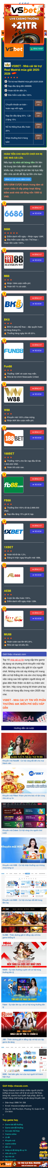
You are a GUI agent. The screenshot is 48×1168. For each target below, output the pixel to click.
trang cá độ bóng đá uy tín (16, 1150)
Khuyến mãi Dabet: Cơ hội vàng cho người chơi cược (22, 831)
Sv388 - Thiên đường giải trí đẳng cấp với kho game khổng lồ (21, 936)
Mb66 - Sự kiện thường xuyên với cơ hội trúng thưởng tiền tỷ (22, 970)
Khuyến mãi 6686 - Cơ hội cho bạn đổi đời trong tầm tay (22, 901)
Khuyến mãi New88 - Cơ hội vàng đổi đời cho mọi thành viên (23, 761)
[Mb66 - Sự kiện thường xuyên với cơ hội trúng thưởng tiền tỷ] (24, 966)
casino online (10, 1143)
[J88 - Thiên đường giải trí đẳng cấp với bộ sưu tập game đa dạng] (24, 1036)
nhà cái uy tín (17, 659)
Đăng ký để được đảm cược (17, 179)
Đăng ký (38, 103)
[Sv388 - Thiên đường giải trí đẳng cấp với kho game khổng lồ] (24, 931)
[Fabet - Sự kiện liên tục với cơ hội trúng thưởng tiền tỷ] (24, 1001)
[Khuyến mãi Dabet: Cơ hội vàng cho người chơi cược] (24, 827)
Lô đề (7, 1137)
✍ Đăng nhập (37, 48)
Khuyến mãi (10, 1140)
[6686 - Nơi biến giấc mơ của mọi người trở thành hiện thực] (24, 1071)
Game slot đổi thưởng (14, 1127)
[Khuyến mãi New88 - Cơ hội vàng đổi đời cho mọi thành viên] (24, 757)
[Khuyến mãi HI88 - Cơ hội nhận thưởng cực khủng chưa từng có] (24, 862)
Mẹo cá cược (10, 1159)
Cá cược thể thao (12, 1130)
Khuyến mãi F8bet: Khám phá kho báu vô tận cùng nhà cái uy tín (24, 796)
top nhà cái (9, 1156)
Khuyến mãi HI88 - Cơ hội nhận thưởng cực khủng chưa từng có (24, 866)
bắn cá (8, 1146)
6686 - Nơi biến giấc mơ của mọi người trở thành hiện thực (23, 1075)
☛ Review (37, 213)
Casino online (10, 1134)
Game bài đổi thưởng (14, 1124)
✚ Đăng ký (37, 207)
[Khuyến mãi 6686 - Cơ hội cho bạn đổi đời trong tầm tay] (24, 896)
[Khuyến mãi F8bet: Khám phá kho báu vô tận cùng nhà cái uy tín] (24, 792)
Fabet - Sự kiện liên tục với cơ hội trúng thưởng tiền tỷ (24, 1005)
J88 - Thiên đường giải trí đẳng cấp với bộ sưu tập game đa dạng (23, 1040)
